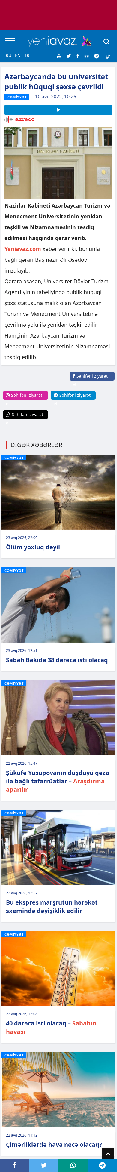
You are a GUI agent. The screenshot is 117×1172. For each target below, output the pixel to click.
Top (108, 1154)
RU (8, 55)
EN (18, 55)
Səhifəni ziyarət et (90, 380)
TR (26, 55)
